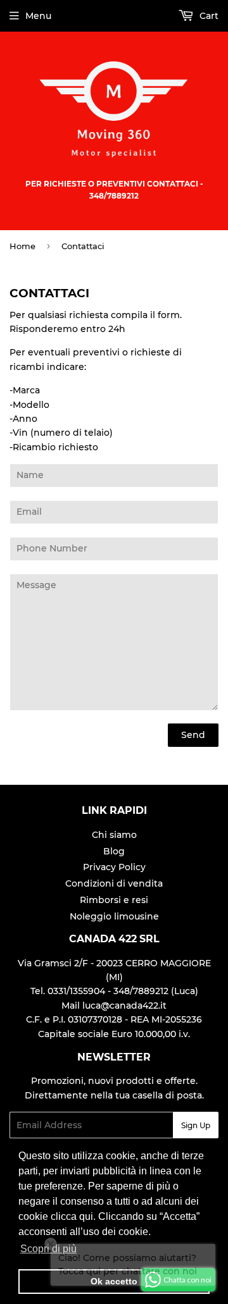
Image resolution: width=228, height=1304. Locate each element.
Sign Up (195, 1125)
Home (22, 246)
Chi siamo (114, 834)
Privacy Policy (114, 867)
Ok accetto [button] (114, 1281)
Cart (207, 16)
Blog (114, 851)
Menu (38, 16)
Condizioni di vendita (114, 883)
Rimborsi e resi (114, 900)
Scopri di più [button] (48, 1248)
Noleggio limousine (114, 916)
